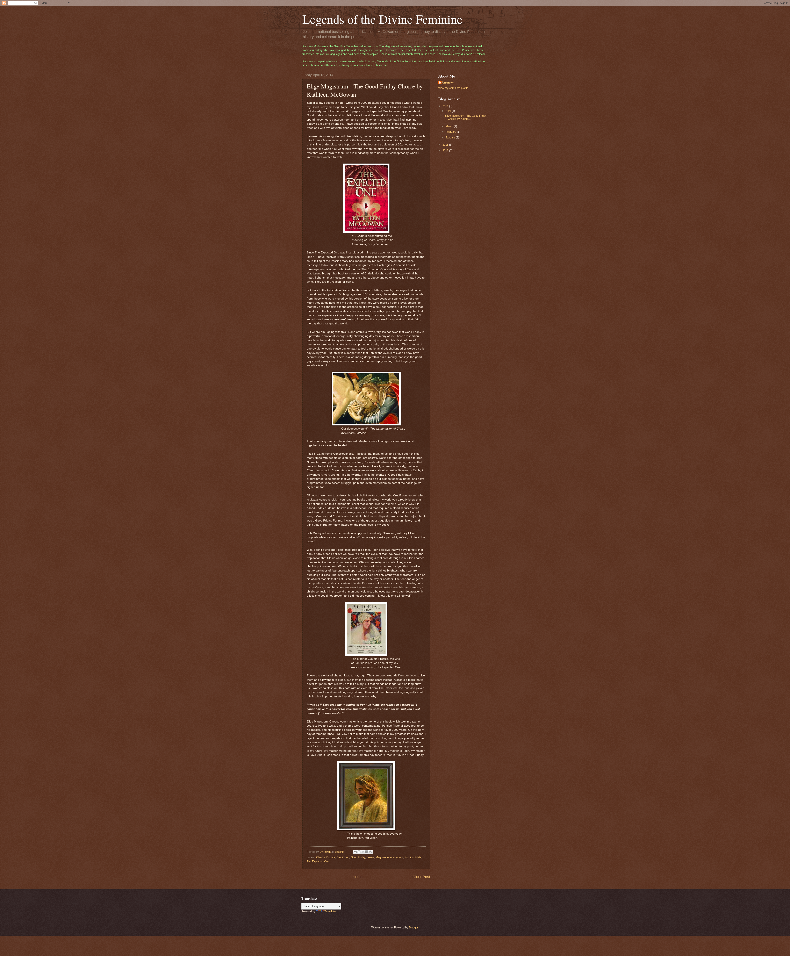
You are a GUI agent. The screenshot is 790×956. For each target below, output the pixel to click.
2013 (446, 144)
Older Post (421, 877)
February (451, 131)
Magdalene (382, 857)
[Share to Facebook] (367, 852)
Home (357, 877)
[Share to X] (363, 852)
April (449, 111)
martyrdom (396, 857)
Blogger (413, 927)
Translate (330, 911)
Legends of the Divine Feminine (382, 19)
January (451, 137)
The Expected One (318, 861)
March (450, 126)
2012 (446, 150)
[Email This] (355, 852)
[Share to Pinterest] (371, 852)
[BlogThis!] (359, 852)
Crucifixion (343, 857)
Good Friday (358, 857)
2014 (446, 106)
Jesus (370, 857)
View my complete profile (453, 87)
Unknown (448, 82)
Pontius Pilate (413, 857)
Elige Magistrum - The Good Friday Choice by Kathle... (466, 117)
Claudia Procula (325, 857)
